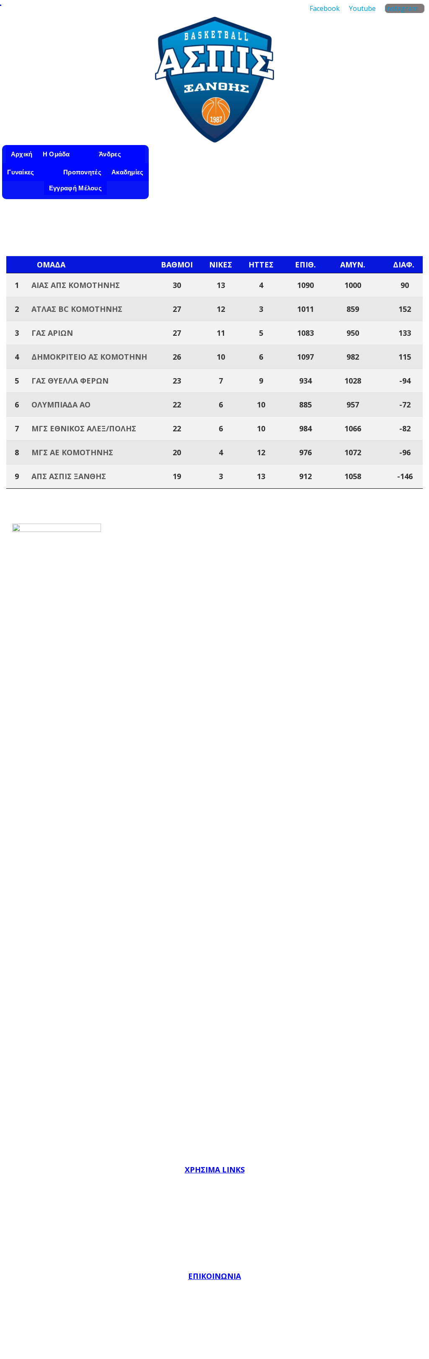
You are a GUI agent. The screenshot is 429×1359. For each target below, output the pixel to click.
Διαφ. (403, 264)
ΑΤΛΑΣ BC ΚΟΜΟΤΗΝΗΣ (76, 309)
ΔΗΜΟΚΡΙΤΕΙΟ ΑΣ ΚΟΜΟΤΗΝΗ (89, 357)
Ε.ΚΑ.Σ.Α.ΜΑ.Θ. (214, 1238)
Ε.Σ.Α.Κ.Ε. (215, 1219)
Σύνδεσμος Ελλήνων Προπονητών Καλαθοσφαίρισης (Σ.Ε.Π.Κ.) (214, 1256)
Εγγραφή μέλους (75, 188)
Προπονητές (82, 172)
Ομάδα (51, 264)
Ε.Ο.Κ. (214, 1201)
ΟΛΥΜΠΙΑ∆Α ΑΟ (60, 404)
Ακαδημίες (127, 172)
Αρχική (22, 154)
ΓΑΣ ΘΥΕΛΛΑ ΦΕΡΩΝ (70, 381)
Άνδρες (110, 154)
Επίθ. (305, 264)
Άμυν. (352, 264)
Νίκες (220, 264)
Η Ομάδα (56, 154)
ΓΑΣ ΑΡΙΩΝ (52, 333)
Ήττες (261, 264)
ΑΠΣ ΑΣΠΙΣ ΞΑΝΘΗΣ (68, 476)
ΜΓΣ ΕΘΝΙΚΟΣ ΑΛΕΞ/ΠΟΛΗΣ (83, 428)
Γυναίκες (20, 172)
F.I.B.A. (214, 1183)
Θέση (17, 264)
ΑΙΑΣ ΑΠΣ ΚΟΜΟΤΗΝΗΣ (75, 285)
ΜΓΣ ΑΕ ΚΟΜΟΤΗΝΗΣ (72, 452)
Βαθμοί (177, 264)
